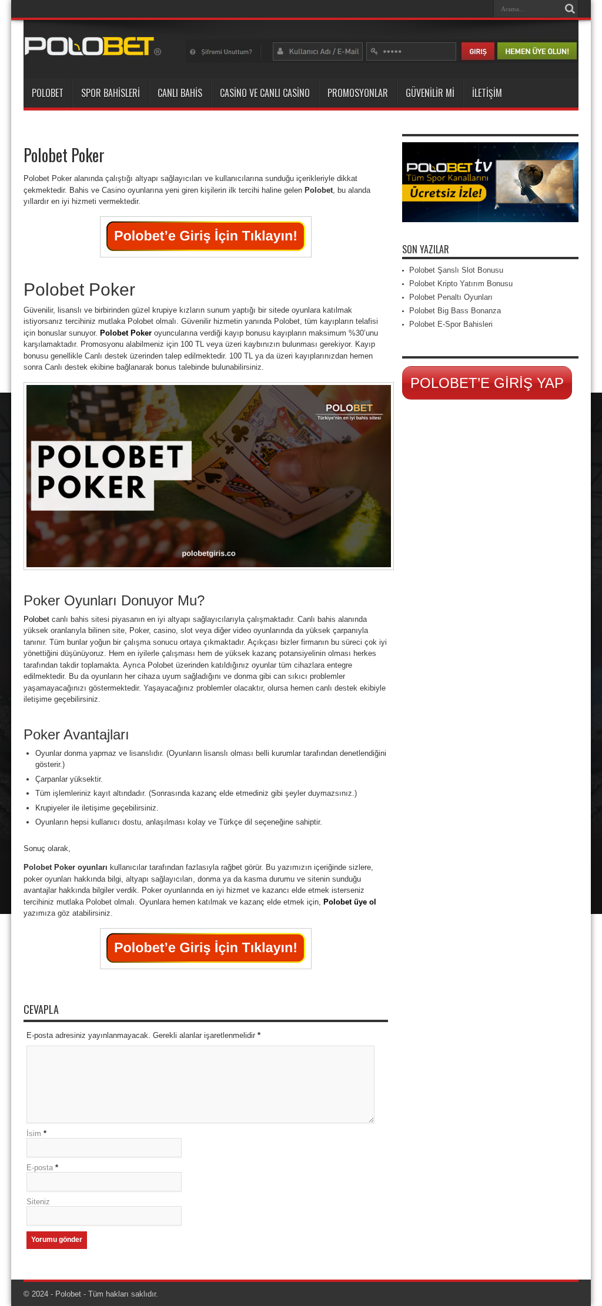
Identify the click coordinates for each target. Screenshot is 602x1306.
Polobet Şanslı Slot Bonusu (456, 270)
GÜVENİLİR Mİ (430, 93)
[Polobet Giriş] (93, 49)
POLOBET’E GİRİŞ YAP (487, 383)
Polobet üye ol (349, 902)
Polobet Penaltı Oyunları (451, 297)
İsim (33, 1133)
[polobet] (382, 60)
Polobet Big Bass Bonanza (455, 310)
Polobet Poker (126, 333)
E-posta (39, 1167)
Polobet (36, 619)
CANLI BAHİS (180, 93)
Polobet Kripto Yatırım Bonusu (461, 283)
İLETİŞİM (487, 93)
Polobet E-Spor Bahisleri (451, 324)
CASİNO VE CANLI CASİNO (265, 93)
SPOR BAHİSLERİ (110, 93)
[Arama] (569, 9)
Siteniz (38, 1201)
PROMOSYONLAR (357, 93)
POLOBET (47, 93)
